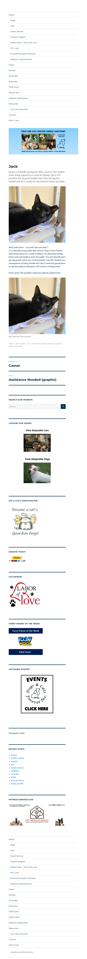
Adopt (11, 15)
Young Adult (17, 346)
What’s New (14, 93)
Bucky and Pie (17, 784)
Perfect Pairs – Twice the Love (23, 43)
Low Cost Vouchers (19, 109)
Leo (12, 764)
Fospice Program (18, 37)
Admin (11, 344)
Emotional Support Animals (22, 54)
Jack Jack (15, 774)
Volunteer (13, 81)
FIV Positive (36, 344)
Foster (11, 65)
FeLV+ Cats (14, 120)
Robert (14, 755)
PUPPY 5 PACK (17, 758)
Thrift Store (14, 87)
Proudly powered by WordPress (22, 952)
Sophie (14, 761)
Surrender (13, 76)
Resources (13, 104)
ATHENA (15, 771)
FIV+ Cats (14, 48)
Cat (28, 344)
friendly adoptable (48, 344)
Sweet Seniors (16, 31)
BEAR (13, 777)
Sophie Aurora (17, 768)
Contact (12, 115)
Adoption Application (18, 98)
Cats (12, 26)
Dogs (12, 20)
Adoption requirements (21, 59)
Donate (12, 70)
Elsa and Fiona (17, 780)
